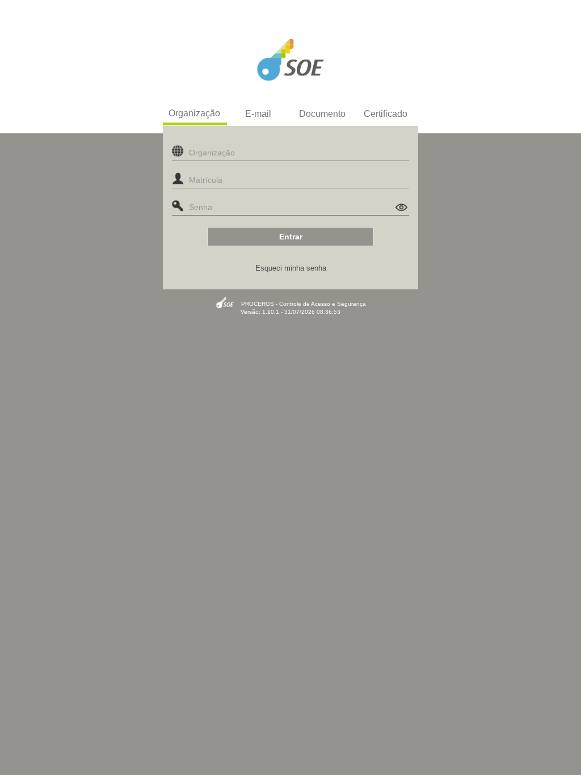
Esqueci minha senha (290, 268)
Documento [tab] (322, 114)
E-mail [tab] (258, 114)
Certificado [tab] (385, 114)
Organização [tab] (194, 113)
